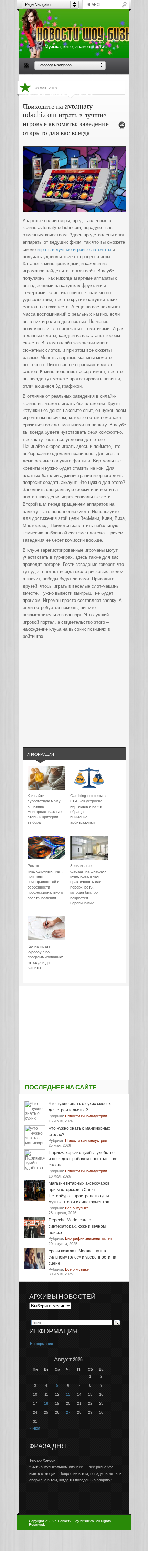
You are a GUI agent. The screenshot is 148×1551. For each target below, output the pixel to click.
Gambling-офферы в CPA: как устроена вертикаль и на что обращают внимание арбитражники (88, 809)
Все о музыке (90, 78)
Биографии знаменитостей (47, 78)
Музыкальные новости (71, 94)
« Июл (34, 1428)
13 (68, 1394)
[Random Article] (122, 127)
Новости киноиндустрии (44, 110)
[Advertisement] (74, 686)
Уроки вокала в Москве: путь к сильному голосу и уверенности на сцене (82, 1257)
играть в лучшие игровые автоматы (74, 249)
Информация (40, 754)
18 (46, 1403)
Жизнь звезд (33, 94)
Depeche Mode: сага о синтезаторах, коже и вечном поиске (77, 1226)
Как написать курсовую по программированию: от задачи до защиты (45, 957)
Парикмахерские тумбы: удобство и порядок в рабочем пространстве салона (83, 1158)
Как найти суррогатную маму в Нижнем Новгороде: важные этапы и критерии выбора (45, 809)
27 (68, 1412)
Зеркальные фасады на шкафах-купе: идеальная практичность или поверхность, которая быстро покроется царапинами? (88, 884)
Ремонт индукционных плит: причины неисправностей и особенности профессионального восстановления (45, 882)
